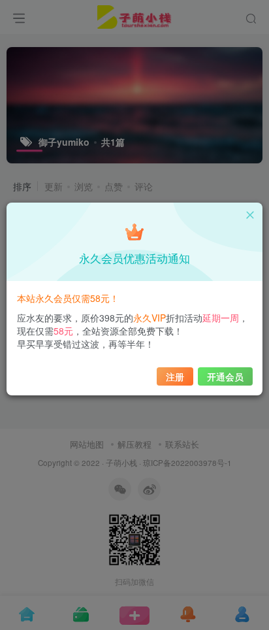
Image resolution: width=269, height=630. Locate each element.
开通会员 (225, 376)
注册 (175, 376)
